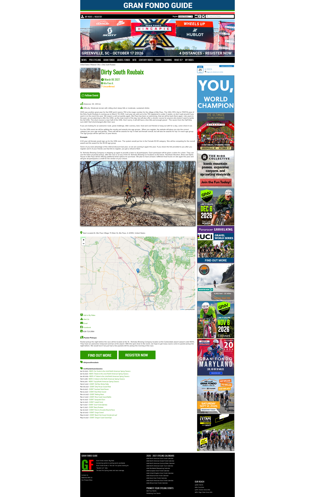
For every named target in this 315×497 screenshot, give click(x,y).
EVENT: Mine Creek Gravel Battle (100, 397)
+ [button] (83, 239)
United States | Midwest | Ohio (90, 65)
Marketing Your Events (153, 493)
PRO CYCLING (95, 60)
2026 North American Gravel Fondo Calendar (160, 461)
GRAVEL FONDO (123, 60)
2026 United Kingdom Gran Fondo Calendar (159, 473)
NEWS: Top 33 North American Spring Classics (104, 381)
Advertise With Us (86, 477)
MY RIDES (88, 16)
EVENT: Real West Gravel (97, 392)
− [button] (83, 243)
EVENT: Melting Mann (97, 394)
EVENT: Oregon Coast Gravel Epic (101, 418)
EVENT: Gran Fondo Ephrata (98, 405)
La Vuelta (208, 69)
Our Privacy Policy (86, 480)
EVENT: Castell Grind (96, 402)
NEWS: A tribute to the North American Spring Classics (107, 379)
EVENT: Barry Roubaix (96, 407)
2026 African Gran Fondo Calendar (157, 483)
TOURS (158, 60)
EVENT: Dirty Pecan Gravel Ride (100, 387)
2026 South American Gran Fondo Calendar (159, 480)
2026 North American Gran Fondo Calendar (159, 458)
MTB (134, 60)
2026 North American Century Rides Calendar (160, 463)
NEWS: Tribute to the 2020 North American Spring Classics (108, 374)
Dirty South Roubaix (108, 65)
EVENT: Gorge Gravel (97, 412)
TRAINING (168, 60)
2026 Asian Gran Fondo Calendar (156, 478)
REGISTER (98, 16)
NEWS (84, 60)
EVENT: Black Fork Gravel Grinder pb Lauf (103, 415)
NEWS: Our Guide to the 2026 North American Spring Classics (109, 371)
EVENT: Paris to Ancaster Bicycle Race (102, 410)
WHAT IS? (178, 60)
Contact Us (84, 475)
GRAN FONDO (109, 60)
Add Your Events (151, 491)
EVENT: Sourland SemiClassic (99, 389)
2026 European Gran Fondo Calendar (157, 471)
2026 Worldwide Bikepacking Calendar (158, 468)
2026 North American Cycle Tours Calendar (159, 466)
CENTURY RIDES (146, 60)
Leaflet (182, 309)
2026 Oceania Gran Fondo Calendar (157, 476)
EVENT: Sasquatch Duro (97, 399)
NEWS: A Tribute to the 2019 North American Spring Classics (109, 376)
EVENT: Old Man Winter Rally (99, 384)
